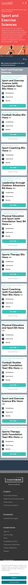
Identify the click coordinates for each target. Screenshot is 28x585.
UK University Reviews (10, 495)
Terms (5, 538)
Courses (20, 9)
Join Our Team (8, 535)
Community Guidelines (11, 505)
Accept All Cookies (14, 582)
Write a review (8, 502)
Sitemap (6, 551)
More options (13, 139)
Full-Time (13, 105)
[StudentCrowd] (7, 3)
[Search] (23, 3)
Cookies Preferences (10, 548)
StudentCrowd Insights (11, 518)
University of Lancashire (11, 9)
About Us (6, 531)
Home (3, 9)
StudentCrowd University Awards (14, 499)
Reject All (14, 577)
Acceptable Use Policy (11, 541)
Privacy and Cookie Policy (12, 544)
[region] (14, 573)
